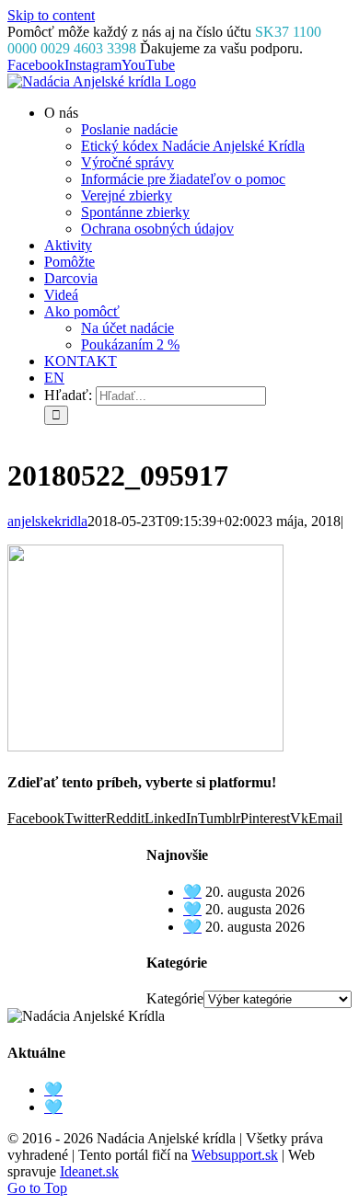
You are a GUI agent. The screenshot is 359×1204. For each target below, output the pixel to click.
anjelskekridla (47, 521)
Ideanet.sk (89, 1171)
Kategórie (174, 998)
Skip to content (51, 15)
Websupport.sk (234, 1155)
